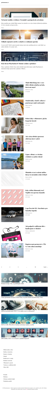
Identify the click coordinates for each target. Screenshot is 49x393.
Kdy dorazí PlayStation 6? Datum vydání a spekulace (18, 63)
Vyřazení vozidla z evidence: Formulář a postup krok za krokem (22, 20)
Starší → (46, 267)
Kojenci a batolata (28, 177)
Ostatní (2, 27)
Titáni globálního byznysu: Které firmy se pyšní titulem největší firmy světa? (22, 297)
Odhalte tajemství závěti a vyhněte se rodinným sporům (19, 42)
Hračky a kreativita (28, 105)
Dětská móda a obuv (28, 141)
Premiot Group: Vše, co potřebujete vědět (12, 283)
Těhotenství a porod (28, 123)
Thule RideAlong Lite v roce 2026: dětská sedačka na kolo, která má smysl (35, 85)
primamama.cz (5, 2)
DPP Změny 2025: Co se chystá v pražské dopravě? (15, 338)
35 (35, 267)
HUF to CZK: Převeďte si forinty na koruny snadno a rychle (17, 324)
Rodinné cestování (28, 159)
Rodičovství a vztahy (29, 89)
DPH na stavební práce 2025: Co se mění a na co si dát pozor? (18, 311)
